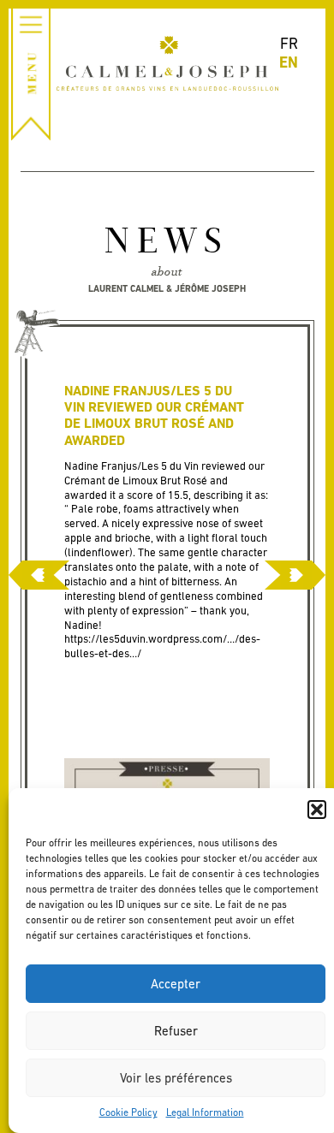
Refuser (176, 1030)
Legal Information (205, 1112)
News (166, 243)
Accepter (175, 983)
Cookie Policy (128, 1112)
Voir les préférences (176, 1078)
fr (289, 43)
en (288, 62)
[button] (316, 809)
